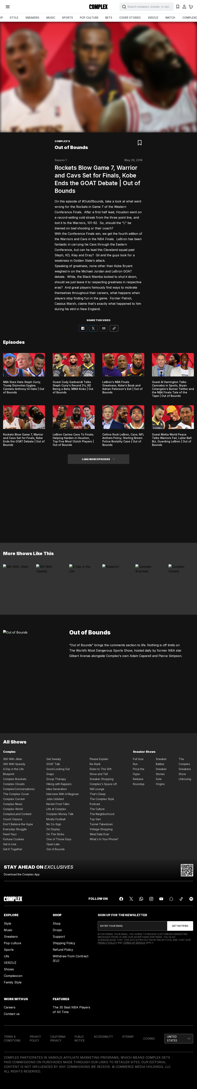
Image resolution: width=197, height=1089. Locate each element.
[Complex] (98, 6)
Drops (57, 930)
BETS (108, 17)
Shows (9, 969)
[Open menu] (8, 7)
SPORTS (67, 17)
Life (6, 956)
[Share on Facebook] (83, 328)
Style (7, 923)
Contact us (12, 1014)
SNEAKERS (32, 17)
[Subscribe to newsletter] (180, 926)
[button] (113, 459)
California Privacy (57, 1038)
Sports (9, 950)
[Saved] (177, 6)
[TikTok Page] (181, 899)
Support (59, 936)
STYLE (14, 17)
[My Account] (184, 6)
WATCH (170, 17)
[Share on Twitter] (93, 328)
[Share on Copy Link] (114, 328)
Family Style (13, 982)
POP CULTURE (89, 17)
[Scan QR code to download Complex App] (187, 870)
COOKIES (149, 1038)
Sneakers (11, 936)
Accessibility (103, 1036)
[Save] (139, 143)
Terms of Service (134, 942)
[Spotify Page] (191, 899)
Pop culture (12, 943)
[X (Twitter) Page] (131, 899)
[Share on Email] (103, 328)
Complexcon (13, 976)
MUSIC (50, 17)
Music (8, 930)
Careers (9, 1007)
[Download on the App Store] (158, 870)
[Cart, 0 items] (191, 6)
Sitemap (128, 1036)
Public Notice (80, 1038)
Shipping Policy (64, 943)
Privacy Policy (107, 942)
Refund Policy (63, 950)
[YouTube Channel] (161, 899)
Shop (57, 923)
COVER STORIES (130, 17)
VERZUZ (153, 17)
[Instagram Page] (151, 899)
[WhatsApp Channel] (141, 899)
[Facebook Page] (121, 899)
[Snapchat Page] (171, 899)
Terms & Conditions (12, 1038)
